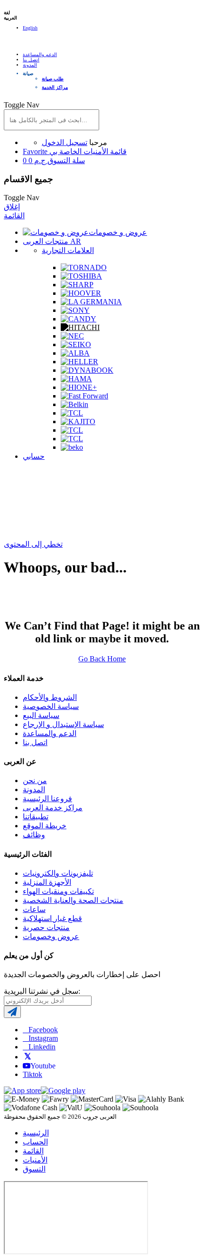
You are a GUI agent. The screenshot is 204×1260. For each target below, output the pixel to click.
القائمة (14, 216)
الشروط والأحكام (50, 697)
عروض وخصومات (51, 936)
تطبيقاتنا (35, 817)
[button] (111, 73)
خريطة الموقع (44, 826)
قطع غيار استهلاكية (52, 918)
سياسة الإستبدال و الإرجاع (63, 724)
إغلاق (12, 207)
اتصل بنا (31, 59)
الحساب (35, 1142)
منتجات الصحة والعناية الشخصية (73, 900)
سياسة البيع (41, 715)
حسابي (34, 456)
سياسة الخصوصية (51, 706)
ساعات (34, 909)
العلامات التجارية (68, 250)
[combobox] (51, 119)
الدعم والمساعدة (40, 54)
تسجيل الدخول (64, 142)
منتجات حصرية (46, 927)
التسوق (34, 1169)
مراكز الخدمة (55, 87)
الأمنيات (35, 1160)
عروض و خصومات (118, 232)
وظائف (34, 835)
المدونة (30, 65)
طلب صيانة (53, 78)
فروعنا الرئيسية (47, 799)
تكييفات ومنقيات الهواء (58, 891)
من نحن (35, 780)
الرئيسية (36, 1133)
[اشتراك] (12, 1012)
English (30, 27)
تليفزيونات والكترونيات (58, 873)
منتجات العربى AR (52, 241)
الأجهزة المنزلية (47, 882)
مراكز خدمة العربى (53, 808)
